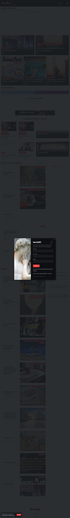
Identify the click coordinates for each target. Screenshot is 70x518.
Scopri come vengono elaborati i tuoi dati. (42, 273)
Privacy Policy (5, 515)
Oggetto (34, 259)
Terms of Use (11, 515)
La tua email (35, 254)
